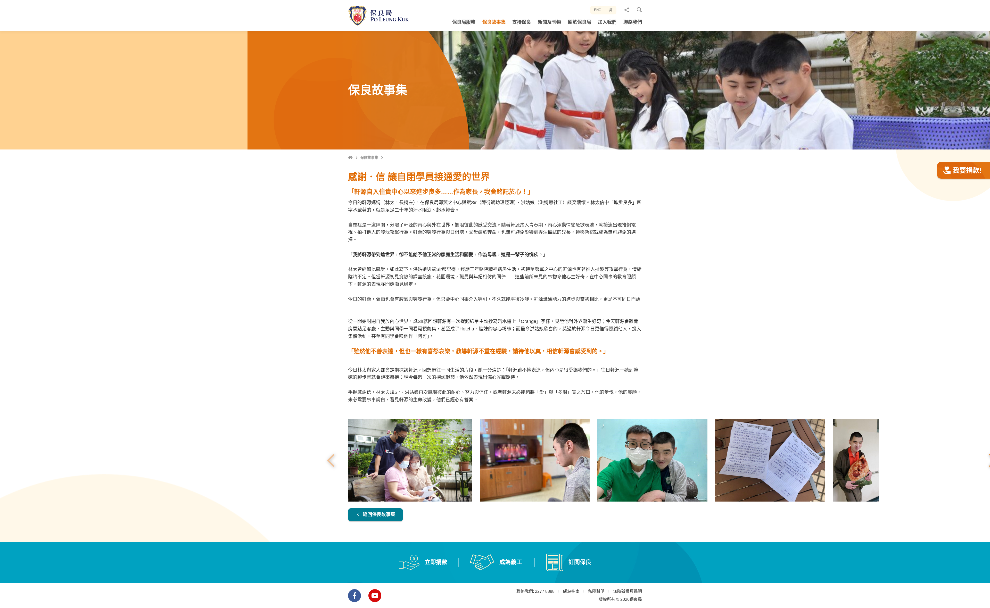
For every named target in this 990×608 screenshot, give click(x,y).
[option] (410, 460)
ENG (597, 10)
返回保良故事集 (378, 514)
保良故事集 (369, 157)
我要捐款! (967, 170)
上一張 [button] (330, 460)
